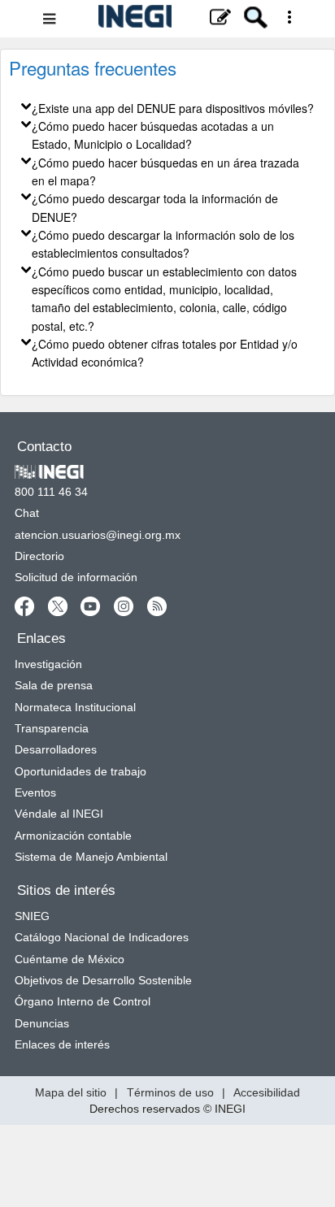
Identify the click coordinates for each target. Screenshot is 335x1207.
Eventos (35, 792)
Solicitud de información (76, 577)
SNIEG (32, 916)
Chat (27, 512)
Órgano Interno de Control (82, 1001)
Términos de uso (170, 1092)
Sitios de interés (66, 890)
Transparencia (52, 728)
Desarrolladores (56, 749)
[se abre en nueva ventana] (25, 605)
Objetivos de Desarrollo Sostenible (103, 980)
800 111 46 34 (51, 491)
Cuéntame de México (69, 959)
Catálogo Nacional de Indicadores (102, 937)
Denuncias (42, 1023)
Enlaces (41, 638)
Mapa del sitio (71, 1092)
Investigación (48, 664)
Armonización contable (73, 835)
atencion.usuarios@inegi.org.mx (98, 534)
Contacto (44, 446)
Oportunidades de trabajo (80, 771)
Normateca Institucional (75, 707)
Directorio (39, 555)
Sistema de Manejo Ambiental (91, 856)
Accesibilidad (266, 1092)
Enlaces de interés (62, 1044)
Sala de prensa (54, 685)
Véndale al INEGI (59, 813)
